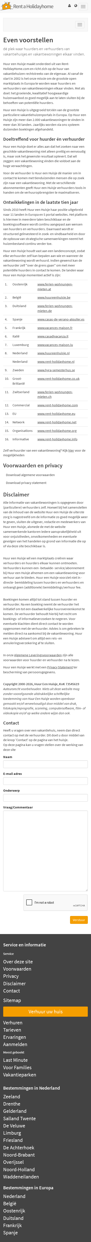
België (9, 1203)
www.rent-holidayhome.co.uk (58, 378)
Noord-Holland (19, 1169)
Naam (7, 757)
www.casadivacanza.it (52, 336)
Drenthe (11, 1103)
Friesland (13, 1140)
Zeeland (11, 1096)
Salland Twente (19, 1118)
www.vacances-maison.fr (55, 328)
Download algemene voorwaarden (30, 475)
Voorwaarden (17, 969)
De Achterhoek (18, 1147)
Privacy (11, 976)
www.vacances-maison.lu (55, 345)
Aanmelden (15, 1044)
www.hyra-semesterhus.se (56, 370)
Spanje (10, 1232)
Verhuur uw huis (46, 1011)
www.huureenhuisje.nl (53, 353)
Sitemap (12, 1000)
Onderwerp (11, 790)
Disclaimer (14, 983)
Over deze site (18, 961)
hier (71, 450)
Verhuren (12, 1022)
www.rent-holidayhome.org (57, 430)
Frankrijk (12, 1225)
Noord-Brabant (19, 1154)
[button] (69, 5)
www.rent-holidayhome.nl (55, 361)
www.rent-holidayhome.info (57, 439)
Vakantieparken (19, 1074)
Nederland (14, 1196)
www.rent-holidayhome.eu (56, 413)
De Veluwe (14, 1125)
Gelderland (14, 1111)
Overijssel (13, 1162)
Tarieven (12, 1029)
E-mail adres (12, 773)
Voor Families (17, 1067)
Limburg (12, 1133)
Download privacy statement (26, 483)
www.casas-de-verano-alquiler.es (60, 319)
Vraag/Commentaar (18, 807)
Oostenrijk (14, 1210)
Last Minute (15, 1060)
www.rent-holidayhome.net (56, 422)
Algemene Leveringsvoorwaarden (38, 655)
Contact (11, 990)
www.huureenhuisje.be (53, 297)
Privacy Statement (60, 667)
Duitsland (13, 1218)
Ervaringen (14, 1037)
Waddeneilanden (21, 1176)
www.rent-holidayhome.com (57, 405)
